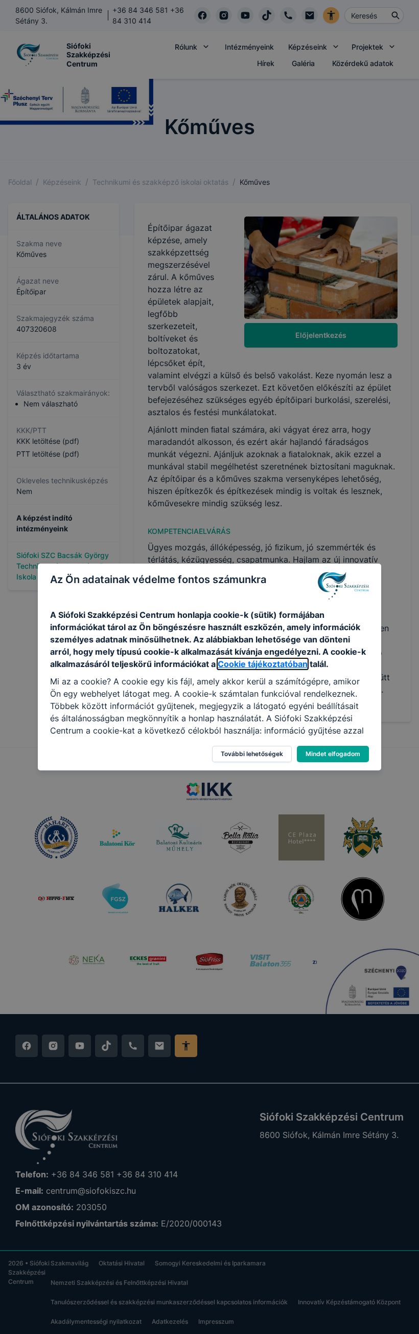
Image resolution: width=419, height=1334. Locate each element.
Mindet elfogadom (333, 754)
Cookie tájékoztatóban (263, 664)
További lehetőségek (252, 754)
